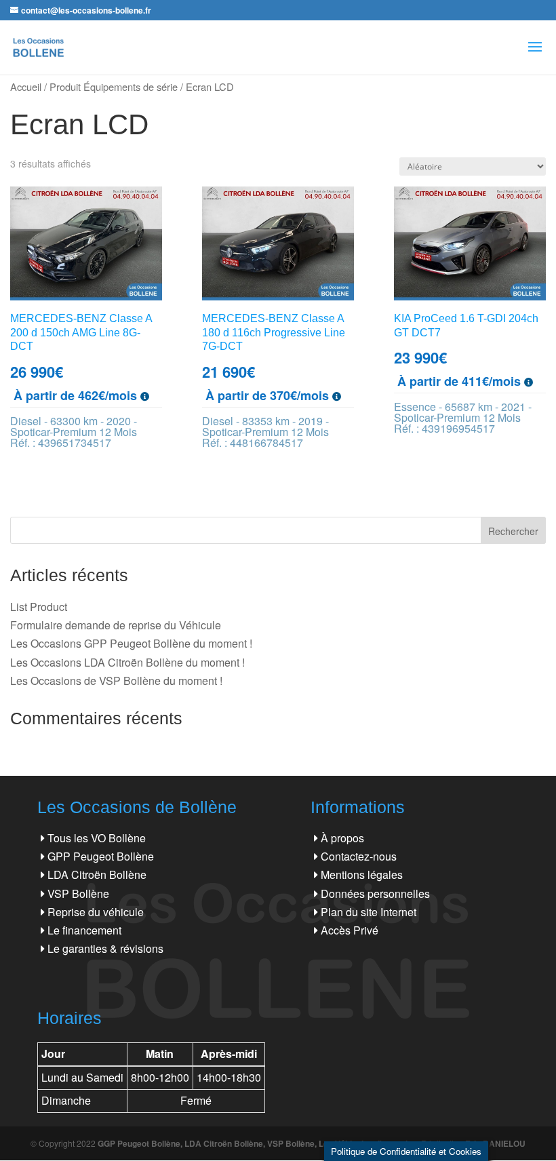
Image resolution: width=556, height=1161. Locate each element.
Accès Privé (349, 930)
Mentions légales (362, 874)
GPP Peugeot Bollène (100, 856)
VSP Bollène (78, 893)
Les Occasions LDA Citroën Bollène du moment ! (127, 662)
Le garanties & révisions (105, 948)
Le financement (84, 930)
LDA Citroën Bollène (96, 874)
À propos (342, 838)
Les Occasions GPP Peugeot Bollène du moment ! (131, 643)
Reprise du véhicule (95, 912)
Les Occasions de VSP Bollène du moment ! (116, 680)
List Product (38, 606)
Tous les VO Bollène (96, 838)
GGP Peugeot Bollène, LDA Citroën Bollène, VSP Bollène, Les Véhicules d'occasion (257, 1143)
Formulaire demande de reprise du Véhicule (115, 625)
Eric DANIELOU (495, 1143)
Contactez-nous (359, 856)
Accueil (25, 86)
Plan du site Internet (368, 912)
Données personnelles (375, 893)
